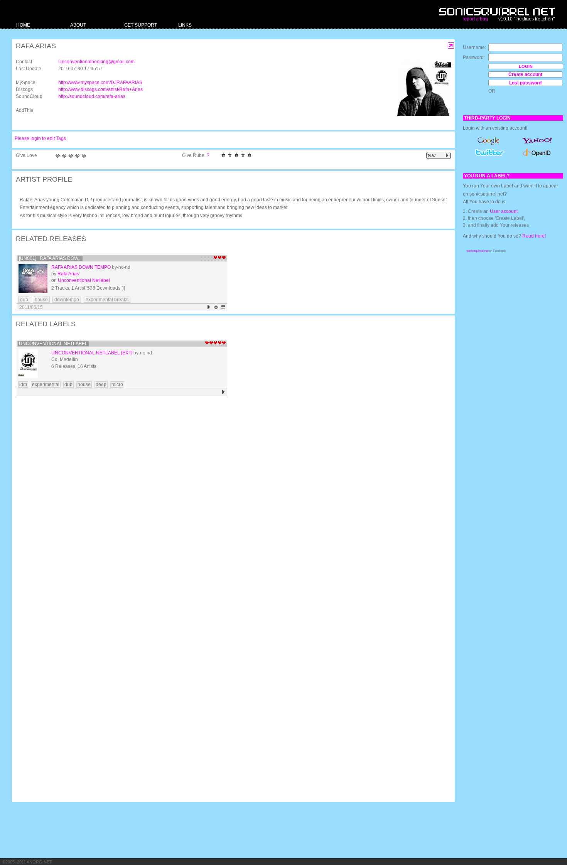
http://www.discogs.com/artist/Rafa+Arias (100, 89)
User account (504, 211)
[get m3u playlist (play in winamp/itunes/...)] (223, 307)
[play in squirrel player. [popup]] (438, 155)
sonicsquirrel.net (477, 251)
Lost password (525, 83)
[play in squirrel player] (33, 278)
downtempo (66, 299)
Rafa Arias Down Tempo (81, 267)
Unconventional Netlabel (84, 280)
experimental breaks (107, 299)
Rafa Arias (68, 274)
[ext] (126, 353)
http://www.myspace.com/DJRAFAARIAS (100, 82)
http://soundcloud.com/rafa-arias (91, 96)
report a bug (475, 19)
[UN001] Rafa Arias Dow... (50, 258)
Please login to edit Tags (40, 138)
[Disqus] (229, 499)
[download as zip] (216, 307)
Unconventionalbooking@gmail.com (96, 61)
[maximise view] (451, 45)
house (41, 299)
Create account (525, 74)
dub (24, 299)
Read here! (534, 236)
